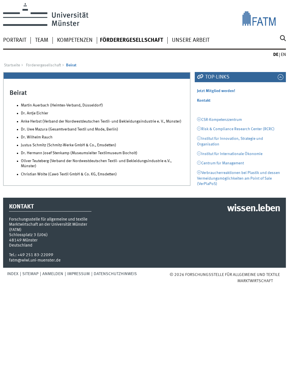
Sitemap (30, 274)
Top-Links (216, 77)
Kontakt (204, 101)
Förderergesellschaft (131, 40)
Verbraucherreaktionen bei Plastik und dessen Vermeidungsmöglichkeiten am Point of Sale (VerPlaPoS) (238, 178)
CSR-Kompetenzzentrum (221, 120)
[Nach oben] (277, 281)
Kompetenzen (75, 40)
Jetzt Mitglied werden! (216, 91)
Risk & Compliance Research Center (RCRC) (238, 129)
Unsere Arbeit (190, 40)
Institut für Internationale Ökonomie (231, 154)
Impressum (78, 274)
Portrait (14, 40)
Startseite (12, 65)
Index (12, 274)
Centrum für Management (222, 163)
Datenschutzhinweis (115, 274)
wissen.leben (253, 209)
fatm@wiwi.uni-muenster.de (35, 260)
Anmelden (52, 274)
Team (41, 40)
